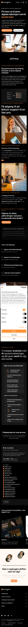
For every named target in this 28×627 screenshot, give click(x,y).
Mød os (3, 606)
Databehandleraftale (11, 622)
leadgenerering (5, 201)
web (21, 199)
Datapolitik (3, 622)
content (15, 201)
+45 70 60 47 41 (10, 620)
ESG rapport (20, 622)
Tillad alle (14, 331)
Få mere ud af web (5, 596)
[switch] (25, 314)
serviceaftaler (8, 150)
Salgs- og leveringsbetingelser (7, 624)
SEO (19, 201)
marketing (21, 76)
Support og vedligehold (7, 603)
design (11, 201)
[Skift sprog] (23, 2)
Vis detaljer (21, 327)
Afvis (14, 338)
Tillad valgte (14, 334)
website (11, 76)
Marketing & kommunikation (8, 599)
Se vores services (6, 222)
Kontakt (17, 2)
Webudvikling (4, 593)
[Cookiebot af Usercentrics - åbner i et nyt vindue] (21, 287)
